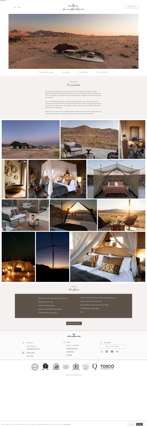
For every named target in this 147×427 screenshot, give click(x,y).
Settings (131, 424)
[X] (112, 351)
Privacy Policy (30, 356)
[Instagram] (101, 351)
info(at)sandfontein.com (33, 348)
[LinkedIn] (117, 351)
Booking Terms (31, 352)
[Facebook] (106, 351)
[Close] (145, 424)
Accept (139, 424)
